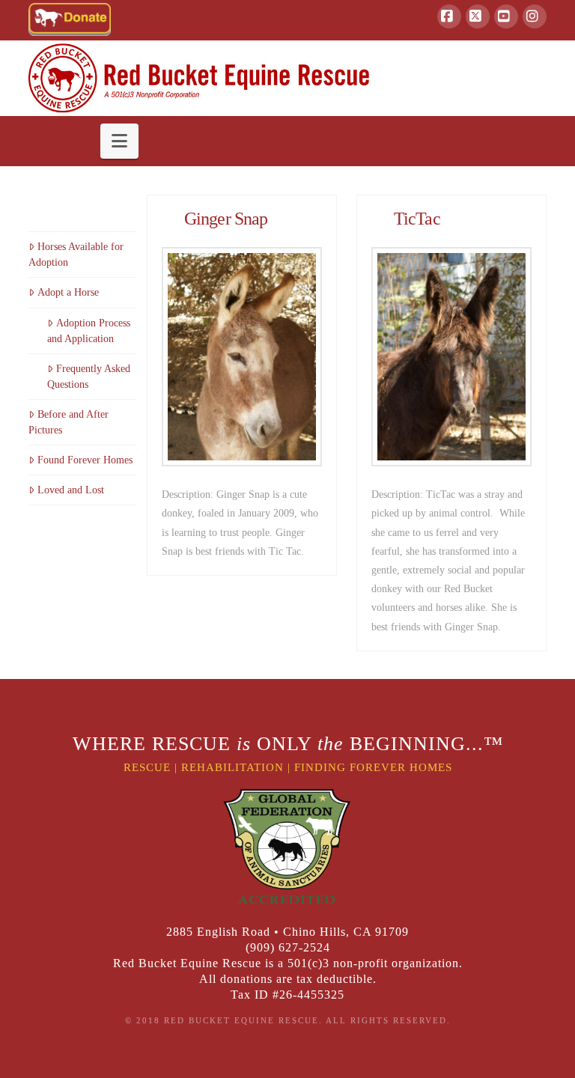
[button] (119, 141)
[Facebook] (449, 16)
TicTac (417, 218)
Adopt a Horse (67, 292)
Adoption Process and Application (88, 330)
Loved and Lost (70, 490)
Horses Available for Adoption (75, 254)
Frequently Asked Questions (88, 376)
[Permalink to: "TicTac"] (451, 356)
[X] (478, 16)
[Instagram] (535, 16)
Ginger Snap (226, 218)
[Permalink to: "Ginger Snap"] (242, 356)
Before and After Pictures (68, 422)
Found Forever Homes (84, 460)
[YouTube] (506, 16)
